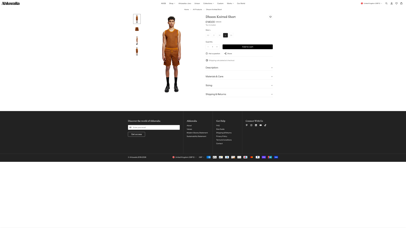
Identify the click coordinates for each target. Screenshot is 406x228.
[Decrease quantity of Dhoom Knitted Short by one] (208, 46)
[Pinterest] (247, 125)
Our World (241, 3)
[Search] (386, 3)
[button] (401, 3)
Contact (219, 143)
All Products (197, 9)
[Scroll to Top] (401, 216)
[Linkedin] (256, 125)
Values (189, 129)
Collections (207, 3)
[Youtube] (261, 125)
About (189, 125)
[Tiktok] (265, 125)
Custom (220, 3)
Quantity (209, 42)
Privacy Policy (221, 136)
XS (208, 35)
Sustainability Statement (196, 136)
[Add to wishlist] (270, 17)
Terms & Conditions (224, 140)
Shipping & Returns (224, 133)
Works (229, 3)
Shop (171, 3)
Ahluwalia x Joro (184, 3)
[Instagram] (251, 125)
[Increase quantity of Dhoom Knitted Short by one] (217, 46)
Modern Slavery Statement (197, 133)
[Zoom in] (195, 18)
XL (231, 35)
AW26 (163, 3)
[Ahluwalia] (11, 3)
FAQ (218, 125)
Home (186, 9)
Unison (197, 3)
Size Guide (220, 129)
